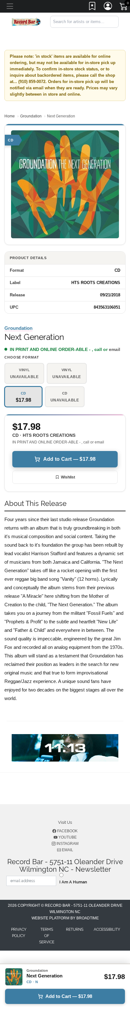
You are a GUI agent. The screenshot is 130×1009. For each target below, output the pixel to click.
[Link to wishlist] (92, 7)
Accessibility (107, 929)
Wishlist (68, 477)
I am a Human (73, 882)
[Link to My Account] (108, 7)
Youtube (67, 837)
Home (9, 116)
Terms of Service (46, 935)
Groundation (31, 116)
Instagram (67, 843)
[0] (124, 7)
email (114, 349)
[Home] (26, 21)
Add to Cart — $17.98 (69, 459)
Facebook (67, 831)
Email (67, 850)
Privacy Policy (19, 932)
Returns (74, 929)
